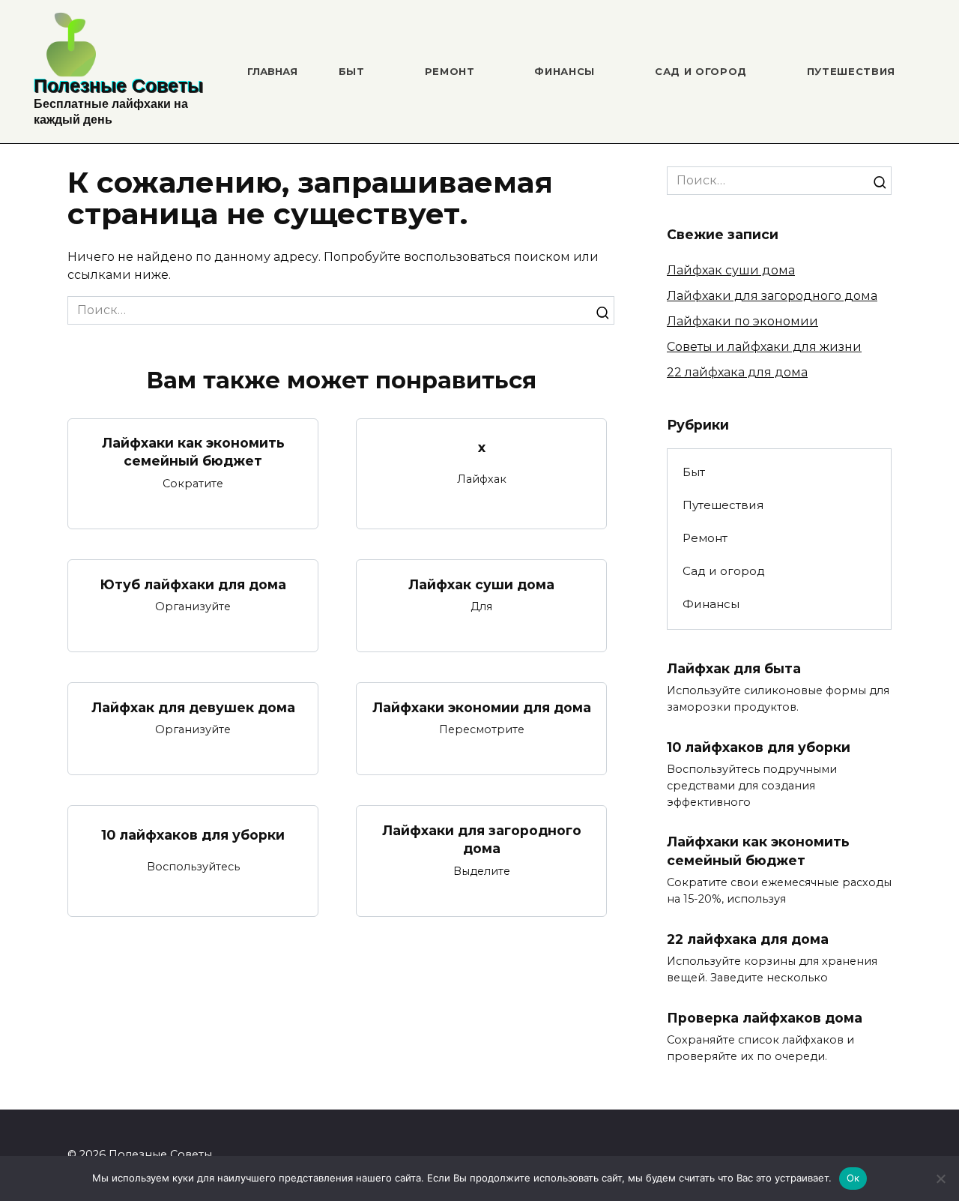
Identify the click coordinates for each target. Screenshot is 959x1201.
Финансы (564, 71)
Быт (352, 71)
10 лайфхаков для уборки (193, 835)
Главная (272, 71)
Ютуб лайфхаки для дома (193, 584)
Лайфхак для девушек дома (193, 706)
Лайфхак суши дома (481, 584)
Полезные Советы (118, 85)
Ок (853, 1178)
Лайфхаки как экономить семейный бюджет (193, 452)
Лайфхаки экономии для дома (481, 706)
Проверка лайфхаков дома (764, 1018)
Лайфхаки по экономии (742, 321)
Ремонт (450, 71)
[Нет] (940, 1178)
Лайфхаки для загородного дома (481, 839)
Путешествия (851, 71)
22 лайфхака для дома (737, 372)
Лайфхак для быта (734, 668)
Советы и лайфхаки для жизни (764, 347)
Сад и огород (701, 71)
